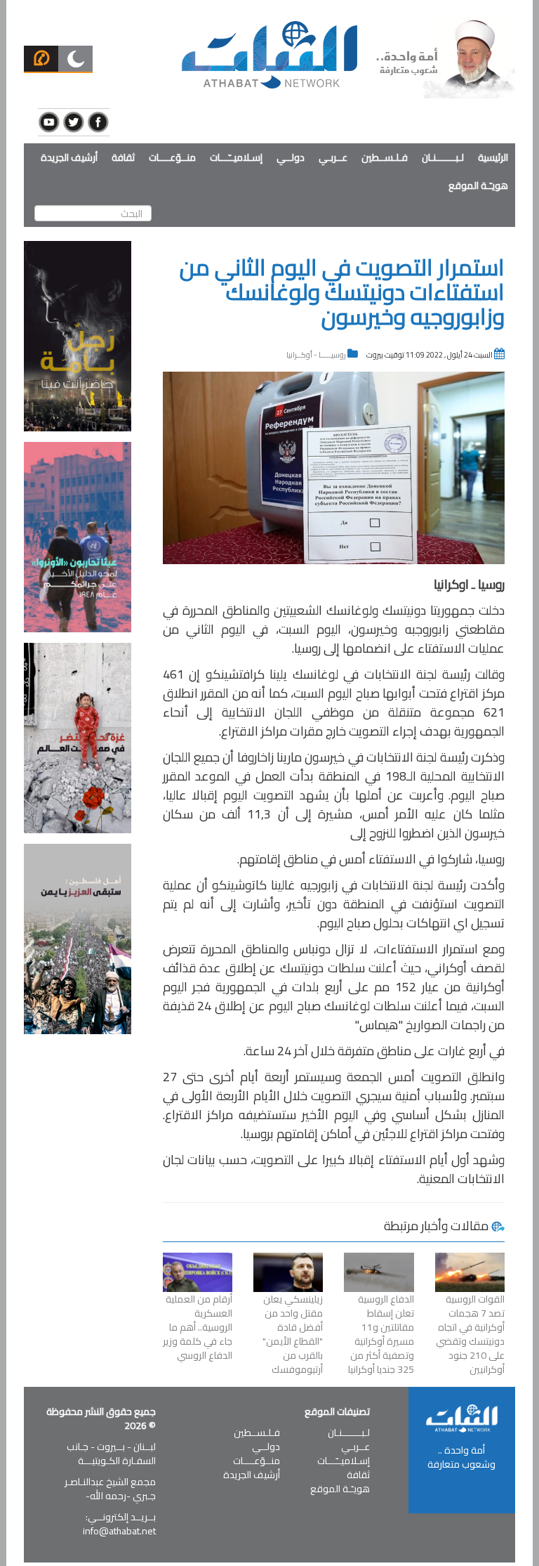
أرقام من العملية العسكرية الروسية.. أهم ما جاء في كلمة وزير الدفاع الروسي (197, 1327)
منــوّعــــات (172, 157)
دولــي (291, 157)
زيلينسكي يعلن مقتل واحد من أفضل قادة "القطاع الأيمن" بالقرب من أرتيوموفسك (292, 1334)
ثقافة (123, 157)
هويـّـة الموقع (478, 185)
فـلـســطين (384, 157)
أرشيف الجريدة (69, 157)
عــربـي (333, 157)
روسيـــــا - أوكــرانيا (316, 355)
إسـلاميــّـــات (236, 157)
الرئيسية (493, 157)
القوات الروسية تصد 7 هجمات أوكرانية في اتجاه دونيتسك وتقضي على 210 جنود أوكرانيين (470, 1334)
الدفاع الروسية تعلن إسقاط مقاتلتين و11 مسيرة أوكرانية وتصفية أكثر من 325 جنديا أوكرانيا (380, 1334)
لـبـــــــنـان (443, 157)
